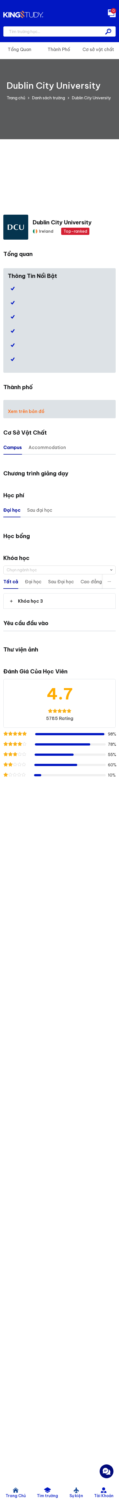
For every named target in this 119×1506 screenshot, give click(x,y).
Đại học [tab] (11, 510)
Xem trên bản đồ (26, 411)
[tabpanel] (59, 601)
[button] (59, 601)
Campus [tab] (12, 447)
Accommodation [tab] (47, 447)
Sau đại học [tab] (39, 510)
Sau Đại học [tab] (61, 581)
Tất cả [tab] (10, 581)
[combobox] (59, 570)
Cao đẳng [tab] (91, 581)
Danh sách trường (48, 97)
